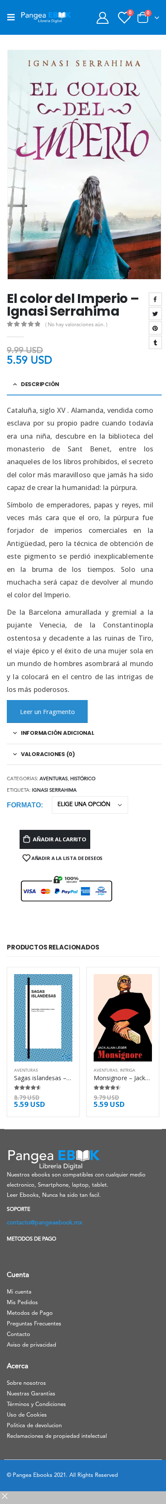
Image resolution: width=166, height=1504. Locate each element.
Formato (24, 805)
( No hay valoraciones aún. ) (76, 325)
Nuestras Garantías (31, 1394)
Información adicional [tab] (57, 733)
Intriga (127, 1071)
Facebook (155, 299)
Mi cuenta (19, 1292)
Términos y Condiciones (36, 1404)
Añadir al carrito (59, 839)
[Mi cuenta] (102, 17)
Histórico (82, 779)
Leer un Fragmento (47, 711)
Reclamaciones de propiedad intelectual (57, 1436)
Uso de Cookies (27, 1415)
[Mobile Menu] (13, 17)
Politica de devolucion (34, 1425)
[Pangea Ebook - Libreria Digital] (46, 17)
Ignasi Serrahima (54, 790)
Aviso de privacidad (31, 1345)
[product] (43, 1017)
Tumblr (155, 342)
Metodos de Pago (30, 1313)
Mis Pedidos (22, 1302)
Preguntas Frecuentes (34, 1324)
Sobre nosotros (26, 1383)
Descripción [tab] (40, 384)
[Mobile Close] (4, 1499)
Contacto (18, 1334)
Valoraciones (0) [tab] (48, 754)
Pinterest (155, 328)
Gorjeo (155, 313)
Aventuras (54, 779)
